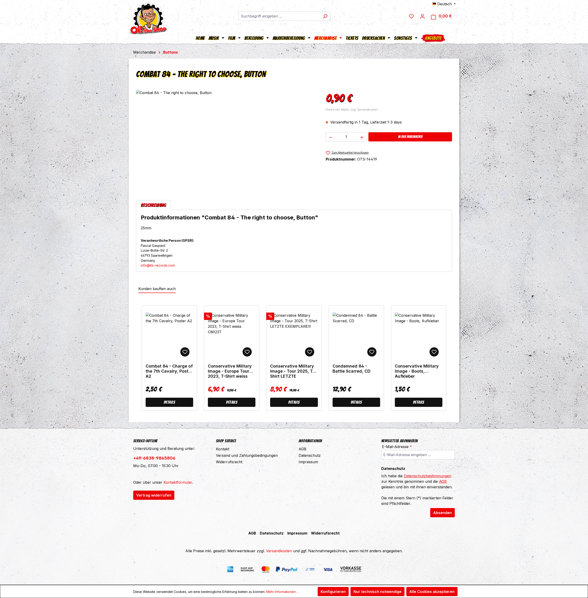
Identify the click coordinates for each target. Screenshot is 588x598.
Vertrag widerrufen (153, 495)
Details (169, 402)
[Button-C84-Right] (226, 139)
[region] (226, 139)
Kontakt (222, 449)
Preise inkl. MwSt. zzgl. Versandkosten (352, 109)
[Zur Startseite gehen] (148, 17)
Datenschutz (310, 455)
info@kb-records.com (158, 265)
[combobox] (279, 16)
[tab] (153, 205)
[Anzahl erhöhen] (362, 136)
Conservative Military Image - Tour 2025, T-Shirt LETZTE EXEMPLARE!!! (292, 371)
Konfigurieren (333, 591)
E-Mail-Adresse (397, 446)
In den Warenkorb (410, 137)
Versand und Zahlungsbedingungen (247, 455)
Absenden (442, 512)
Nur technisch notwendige (377, 591)
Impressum (308, 462)
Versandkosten (279, 551)
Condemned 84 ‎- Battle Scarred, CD (351, 369)
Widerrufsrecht (229, 462)
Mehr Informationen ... (282, 592)
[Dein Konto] (422, 16)
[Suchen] (325, 16)
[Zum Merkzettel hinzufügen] (184, 351)
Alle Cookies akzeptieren (432, 591)
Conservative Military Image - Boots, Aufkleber (417, 371)
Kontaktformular (178, 482)
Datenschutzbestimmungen (427, 476)
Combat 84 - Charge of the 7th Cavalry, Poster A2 (169, 371)
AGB (302, 449)
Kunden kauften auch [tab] (157, 288)
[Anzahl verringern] (330, 136)
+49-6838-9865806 (154, 458)
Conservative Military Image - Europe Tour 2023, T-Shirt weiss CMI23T (230, 371)
